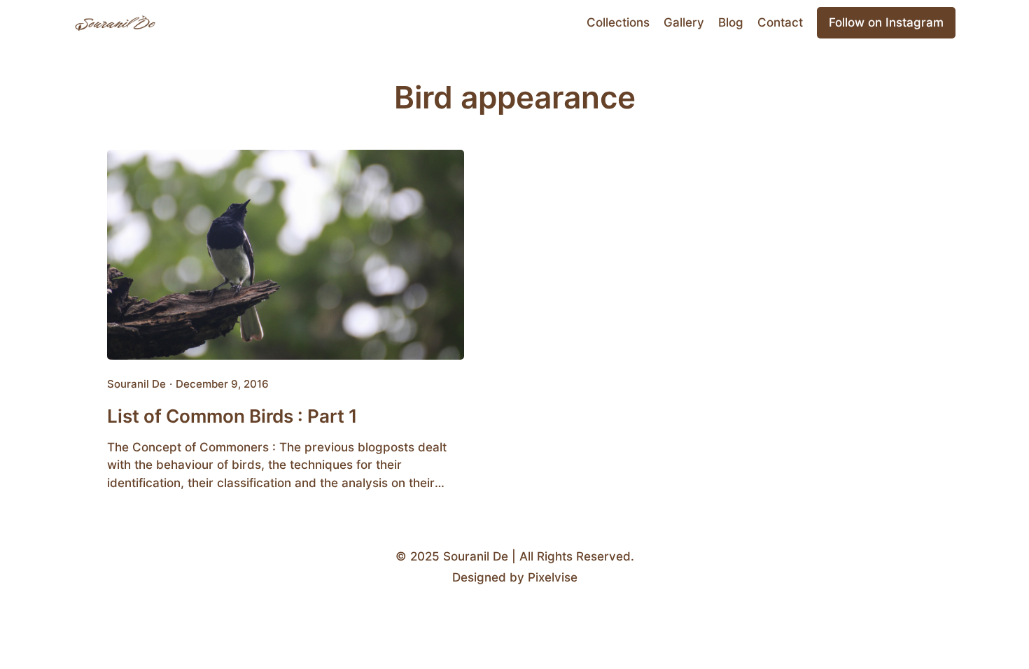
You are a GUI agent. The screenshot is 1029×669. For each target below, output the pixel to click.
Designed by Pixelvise (515, 577)
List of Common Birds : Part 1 (232, 415)
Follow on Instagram (886, 22)
